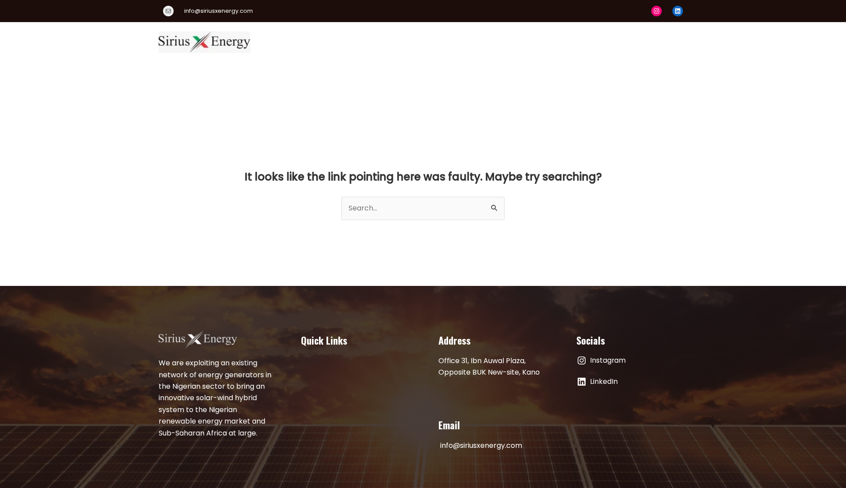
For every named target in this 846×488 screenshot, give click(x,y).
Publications (562, 42)
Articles (611, 42)
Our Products (420, 42)
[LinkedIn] (677, 11)
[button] (521, 42)
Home (325, 42)
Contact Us (659, 42)
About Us (366, 42)
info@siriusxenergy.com (481, 445)
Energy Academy (487, 42)
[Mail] (168, 11)
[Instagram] (656, 11)
